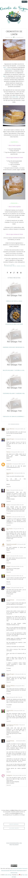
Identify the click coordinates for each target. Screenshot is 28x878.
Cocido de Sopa (7, 875)
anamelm (9, 464)
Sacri (8, 556)
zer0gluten (9, 775)
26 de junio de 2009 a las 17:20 (15, 711)
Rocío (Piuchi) (10, 429)
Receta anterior (14, 824)
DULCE (14, 265)
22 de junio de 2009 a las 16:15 (16, 556)
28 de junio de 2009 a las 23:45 (19, 775)
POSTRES (23, 265)
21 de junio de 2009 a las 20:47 (16, 429)
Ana (8, 697)
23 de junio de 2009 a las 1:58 (17, 566)
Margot (8, 566)
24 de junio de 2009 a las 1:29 (16, 575)
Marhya (9, 452)
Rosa (8, 490)
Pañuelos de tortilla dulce (14, 301)
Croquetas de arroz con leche (14, 324)
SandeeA (9, 517)
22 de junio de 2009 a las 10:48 (16, 490)
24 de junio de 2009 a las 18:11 (17, 587)
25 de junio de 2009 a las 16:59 (15, 697)
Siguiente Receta (14, 828)
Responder (9, 435)
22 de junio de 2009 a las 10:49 (16, 505)
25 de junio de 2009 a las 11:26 (15, 686)
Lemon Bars (15, 97)
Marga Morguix (10, 439)
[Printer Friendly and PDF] (20, 272)
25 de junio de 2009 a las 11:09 (16, 675)
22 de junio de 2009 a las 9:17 (18, 464)
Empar (8, 588)
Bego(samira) (10, 473)
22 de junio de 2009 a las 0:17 (16, 439)
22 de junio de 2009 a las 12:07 (15, 529)
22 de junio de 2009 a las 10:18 (16, 474)
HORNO (18, 265)
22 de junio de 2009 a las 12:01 (18, 516)
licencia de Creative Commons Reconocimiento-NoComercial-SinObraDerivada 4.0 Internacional (14, 871)
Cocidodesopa (10, 600)
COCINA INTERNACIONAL (9, 265)
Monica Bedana (11, 686)
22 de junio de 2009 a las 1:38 (17, 452)
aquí (4, 67)
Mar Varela (9, 529)
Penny (8, 576)
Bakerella (8, 69)
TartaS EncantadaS (12, 544)
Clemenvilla (10, 710)
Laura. (8, 505)
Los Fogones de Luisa (12, 725)
